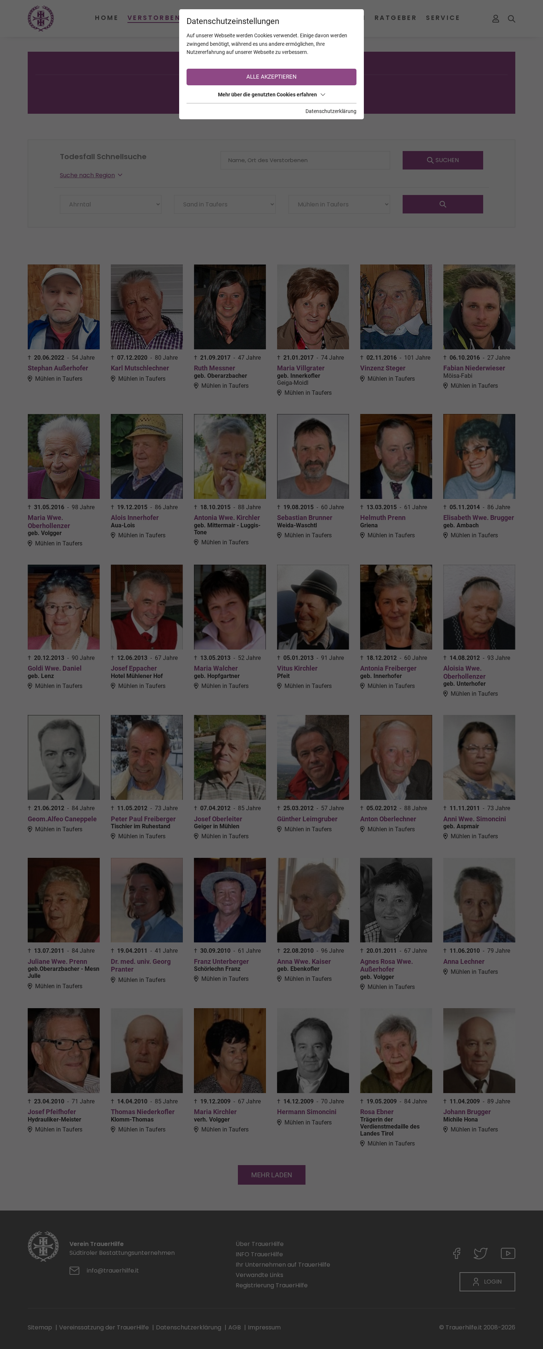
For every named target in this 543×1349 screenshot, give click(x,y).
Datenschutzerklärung (330, 111)
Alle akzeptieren (271, 76)
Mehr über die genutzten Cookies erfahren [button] (267, 94)
